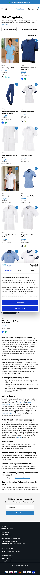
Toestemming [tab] (7, 270)
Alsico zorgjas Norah (27, 111)
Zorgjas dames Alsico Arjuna (27, 235)
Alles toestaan (20, 302)
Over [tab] (32, 270)
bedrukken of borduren (22, 478)
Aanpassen (19, 308)
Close (7, 555)
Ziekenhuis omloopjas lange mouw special (10, 321)
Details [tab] (20, 270)
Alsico (3, 65)
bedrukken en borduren (8, 414)
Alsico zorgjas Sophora (28, 196)
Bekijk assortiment (2, 9)
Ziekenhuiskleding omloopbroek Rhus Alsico (9, 112)
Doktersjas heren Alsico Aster (8, 235)
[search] (6, 9)
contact (19, 437)
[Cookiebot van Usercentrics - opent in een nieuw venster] (30, 265)
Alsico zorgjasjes (20, 402)
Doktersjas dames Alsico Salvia (9, 156)
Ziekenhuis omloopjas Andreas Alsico (29, 68)
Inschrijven (20, 513)
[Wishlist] (33, 9)
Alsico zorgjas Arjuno (8, 196)
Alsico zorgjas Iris (26, 155)
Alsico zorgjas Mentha (8, 68)
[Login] (29, 9)
